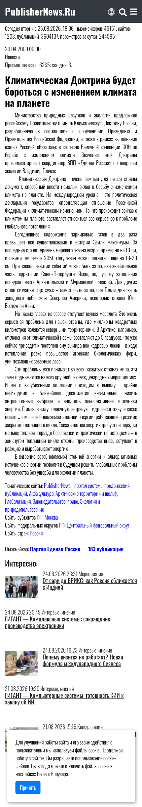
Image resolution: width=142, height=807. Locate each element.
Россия (36, 533)
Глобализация (18, 501)
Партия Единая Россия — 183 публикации (77, 549)
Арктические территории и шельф (86, 493)
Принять (28, 787)
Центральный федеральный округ (98, 525)
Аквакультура (41, 493)
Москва (51, 517)
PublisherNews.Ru (40, 11)
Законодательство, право (55, 501)
